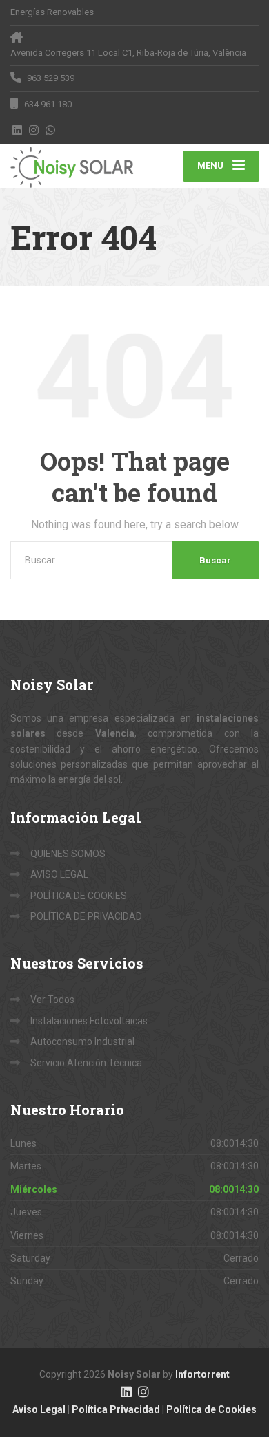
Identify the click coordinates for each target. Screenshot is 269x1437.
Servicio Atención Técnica (86, 1062)
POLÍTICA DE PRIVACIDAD (86, 916)
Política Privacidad (116, 1409)
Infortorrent (202, 1374)
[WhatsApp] (50, 130)
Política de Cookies (211, 1409)
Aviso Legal (39, 1409)
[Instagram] (34, 130)
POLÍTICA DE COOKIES (78, 895)
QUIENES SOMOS (68, 853)
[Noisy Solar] (72, 166)
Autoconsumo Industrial (82, 1041)
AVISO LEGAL (59, 874)
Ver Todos (52, 999)
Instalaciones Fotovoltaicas (89, 1020)
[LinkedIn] (17, 130)
